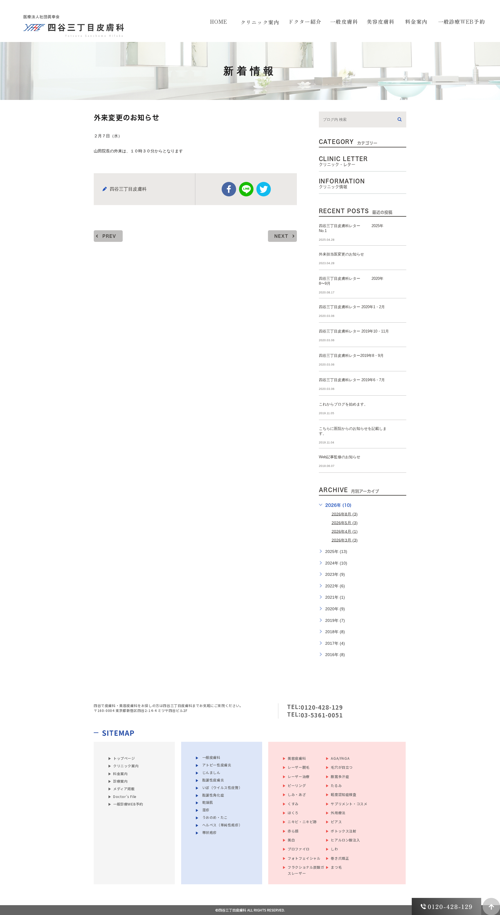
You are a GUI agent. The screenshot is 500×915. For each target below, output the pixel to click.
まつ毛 (336, 867)
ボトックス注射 (343, 830)
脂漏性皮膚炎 (213, 779)
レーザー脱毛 (299, 767)
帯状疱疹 (209, 832)
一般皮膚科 (211, 757)
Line (246, 189)
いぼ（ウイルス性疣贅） (222, 787)
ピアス (336, 821)
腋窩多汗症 (340, 776)
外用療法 (338, 812)
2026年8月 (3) (345, 514)
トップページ (124, 758)
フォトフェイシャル (304, 858)
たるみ (336, 785)
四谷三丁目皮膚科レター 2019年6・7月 (352, 380)
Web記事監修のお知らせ (339, 457)
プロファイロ (299, 848)
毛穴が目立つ (342, 767)
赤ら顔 (293, 830)
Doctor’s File (125, 796)
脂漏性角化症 (213, 794)
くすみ (293, 803)
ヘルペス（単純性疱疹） (222, 824)
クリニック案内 (260, 22)
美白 (291, 839)
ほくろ (293, 812)
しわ (334, 848)
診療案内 (120, 781)
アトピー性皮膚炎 (216, 764)
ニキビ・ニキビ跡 (302, 821)
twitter (263, 189)
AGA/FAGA (340, 758)
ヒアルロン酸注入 (345, 839)
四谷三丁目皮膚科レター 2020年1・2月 (352, 307)
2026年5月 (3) (345, 522)
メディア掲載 (124, 788)
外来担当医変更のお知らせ (341, 254)
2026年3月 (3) (345, 540)
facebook (229, 189)
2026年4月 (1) (345, 531)
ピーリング (297, 785)
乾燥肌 (207, 802)
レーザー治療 (299, 776)
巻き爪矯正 (340, 858)
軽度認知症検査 (343, 794)
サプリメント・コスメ (349, 803)
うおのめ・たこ (215, 817)
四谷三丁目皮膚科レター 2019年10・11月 (354, 331)
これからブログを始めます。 (343, 404)
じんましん (211, 772)
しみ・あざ (297, 794)
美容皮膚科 (297, 758)
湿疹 (205, 809)
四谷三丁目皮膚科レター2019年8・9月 (351, 355)
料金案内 (120, 773)
